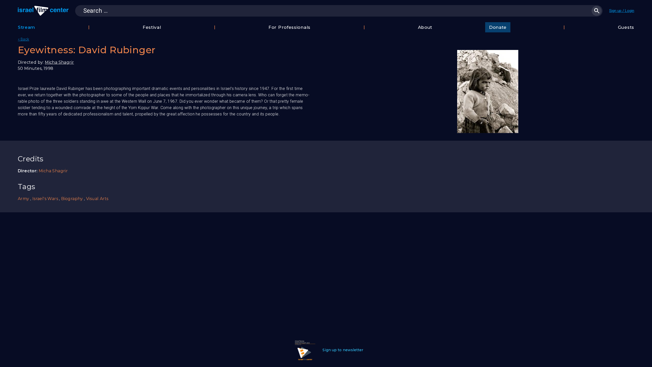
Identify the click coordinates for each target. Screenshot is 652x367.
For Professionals (289, 27)
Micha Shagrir (59, 62)
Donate (498, 27)
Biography (72, 198)
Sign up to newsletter (342, 350)
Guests (626, 27)
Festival (152, 27)
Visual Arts (97, 198)
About (425, 27)
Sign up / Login (621, 10)
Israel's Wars (45, 198)
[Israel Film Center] (43, 11)
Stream (26, 27)
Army (23, 198)
